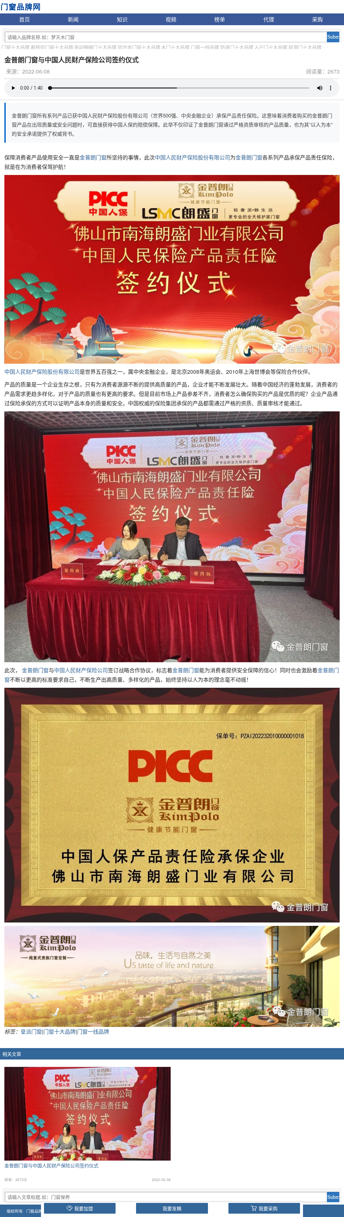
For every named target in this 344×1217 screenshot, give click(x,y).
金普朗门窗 (93, 157)
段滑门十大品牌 (305, 47)
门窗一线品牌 (205, 47)
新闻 (73, 19)
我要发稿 (172, 1208)
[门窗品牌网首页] (20, 6)
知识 (122, 19)
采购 (317, 19)
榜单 (219, 19)
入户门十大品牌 (270, 47)
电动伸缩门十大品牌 (95, 47)
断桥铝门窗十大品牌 (52, 47)
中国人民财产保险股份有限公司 (192, 157)
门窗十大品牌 (15, 47)
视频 (171, 19)
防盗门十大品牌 (236, 47)
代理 (268, 19)
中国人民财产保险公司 (81, 670)
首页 (24, 19)
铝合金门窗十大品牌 (139, 47)
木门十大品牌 (175, 47)
